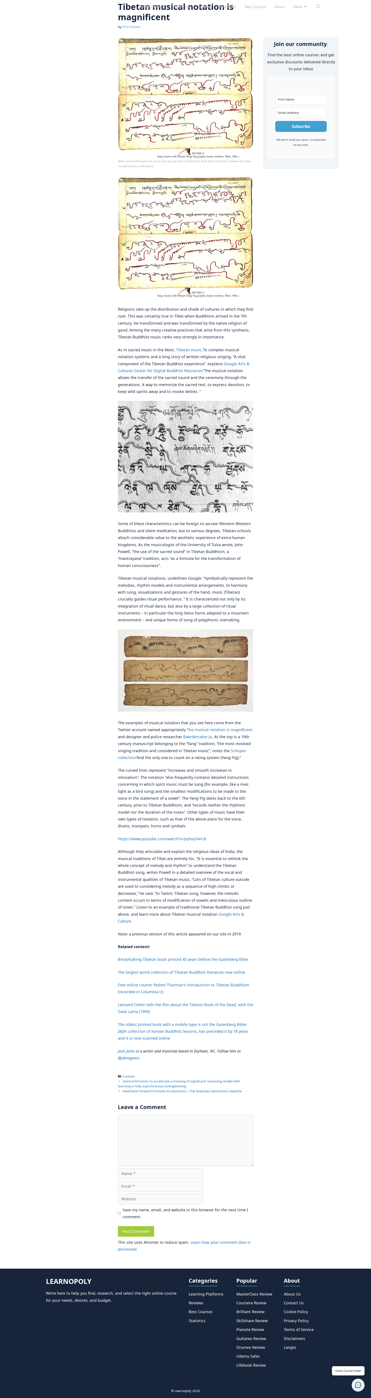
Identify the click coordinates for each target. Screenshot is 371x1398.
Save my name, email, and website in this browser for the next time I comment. (185, 1213)
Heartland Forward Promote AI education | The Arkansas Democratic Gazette (182, 1091)
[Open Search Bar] (318, 6)
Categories (151, 6)
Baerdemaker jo (197, 736)
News (297, 6)
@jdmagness (129, 1057)
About (279, 6)
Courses (129, 1076)
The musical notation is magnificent (219, 729)
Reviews (204, 6)
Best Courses (255, 6)
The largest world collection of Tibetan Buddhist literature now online (181, 972)
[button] (358, 1385)
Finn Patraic (131, 26)
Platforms (181, 6)
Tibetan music (189, 349)
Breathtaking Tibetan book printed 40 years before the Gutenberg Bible (183, 959)
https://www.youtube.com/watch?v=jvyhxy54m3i (162, 838)
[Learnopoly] (70, 6)
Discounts (228, 6)
